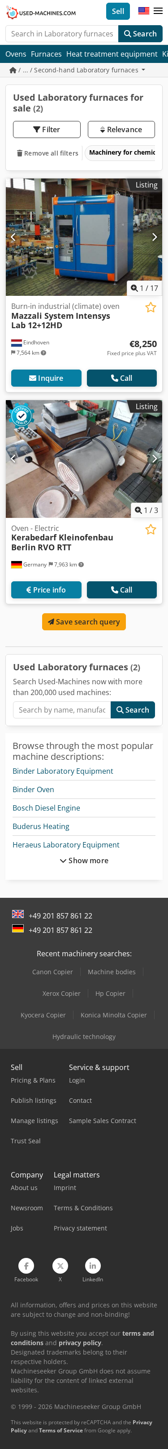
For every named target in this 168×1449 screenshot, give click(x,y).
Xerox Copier (62, 993)
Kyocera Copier (43, 1015)
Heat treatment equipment (112, 54)
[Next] (154, 237)
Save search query (87, 622)
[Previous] (13, 237)
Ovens (15, 54)
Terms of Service (61, 1430)
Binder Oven (33, 789)
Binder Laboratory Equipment (63, 771)
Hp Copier (110, 993)
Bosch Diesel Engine (46, 808)
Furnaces (46, 54)
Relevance (123, 129)
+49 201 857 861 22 (60, 916)
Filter (50, 129)
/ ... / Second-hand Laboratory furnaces (78, 70)
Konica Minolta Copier (114, 1015)
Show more (87, 860)
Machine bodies (112, 971)
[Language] (143, 11)
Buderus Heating (41, 826)
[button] (158, 11)
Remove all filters (50, 153)
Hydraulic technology (84, 1036)
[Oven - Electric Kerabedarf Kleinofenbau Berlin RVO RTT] (84, 459)
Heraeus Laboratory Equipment (66, 845)
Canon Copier (52, 971)
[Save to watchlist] (151, 307)
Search (144, 34)
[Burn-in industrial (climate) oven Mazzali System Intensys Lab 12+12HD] (84, 237)
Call (126, 378)
